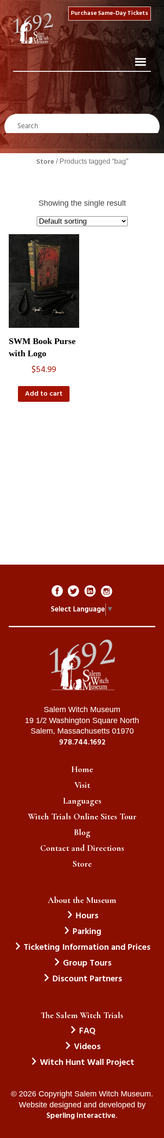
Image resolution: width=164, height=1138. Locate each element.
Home (82, 769)
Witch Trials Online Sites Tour (82, 816)
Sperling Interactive (80, 1116)
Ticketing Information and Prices (87, 948)
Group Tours (87, 963)
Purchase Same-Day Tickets (109, 13)
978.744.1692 (82, 743)
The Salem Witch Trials (82, 1015)
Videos (87, 1047)
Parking (87, 932)
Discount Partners (87, 979)
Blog (82, 832)
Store (45, 162)
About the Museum (82, 900)
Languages (82, 801)
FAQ (87, 1031)
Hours (87, 916)
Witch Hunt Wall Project (87, 1063)
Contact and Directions (82, 848)
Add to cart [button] (44, 394)
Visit (82, 785)
